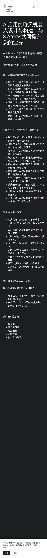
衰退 (16, 553)
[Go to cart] (34, 8)
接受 (6, 553)
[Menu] (41, 8)
